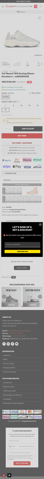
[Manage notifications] (3, 475)
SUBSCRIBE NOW (22, 251)
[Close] (40, 224)
